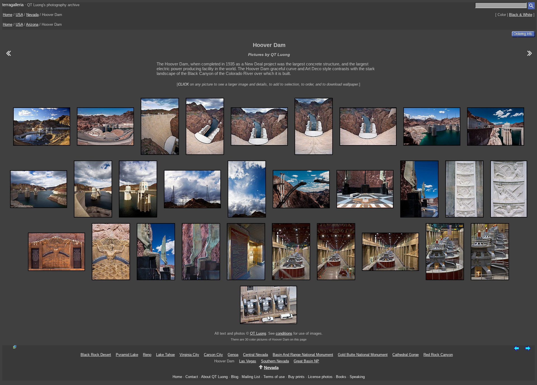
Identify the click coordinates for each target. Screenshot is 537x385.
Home (7, 15)
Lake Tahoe (165, 355)
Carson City (213, 355)
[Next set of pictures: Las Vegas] (529, 56)
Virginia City (189, 355)
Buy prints (296, 377)
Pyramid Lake (127, 355)
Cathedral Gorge (405, 355)
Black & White (520, 15)
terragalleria (12, 4)
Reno (147, 355)
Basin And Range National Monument (303, 355)
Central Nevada (255, 355)
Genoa (233, 355)
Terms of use (274, 377)
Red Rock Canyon (438, 355)
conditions (284, 333)
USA (19, 15)
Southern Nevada (275, 361)
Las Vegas (247, 361)
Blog (234, 377)
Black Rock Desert (96, 355)
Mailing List (251, 377)
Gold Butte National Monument (363, 355)
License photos (320, 377)
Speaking (357, 377)
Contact (191, 377)
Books (341, 377)
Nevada (32, 15)
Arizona (32, 24)
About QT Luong (214, 377)
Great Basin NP (306, 361)
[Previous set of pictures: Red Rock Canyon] (8, 56)
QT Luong (258, 333)
